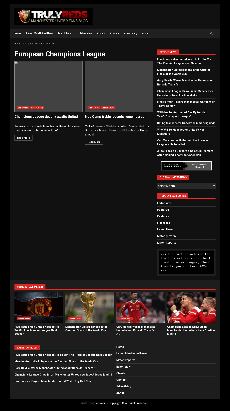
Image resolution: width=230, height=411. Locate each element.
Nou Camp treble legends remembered (119, 86)
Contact (114, 33)
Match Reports (66, 33)
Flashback (163, 223)
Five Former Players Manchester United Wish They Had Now (52, 381)
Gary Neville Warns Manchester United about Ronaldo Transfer (140, 307)
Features (163, 216)
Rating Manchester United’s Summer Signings (186, 123)
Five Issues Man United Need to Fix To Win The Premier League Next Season (38, 307)
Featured (163, 209)
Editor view (86, 33)
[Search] (211, 33)
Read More (23, 137)
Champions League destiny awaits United (48, 86)
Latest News (37, 108)
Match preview (166, 236)
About (145, 33)
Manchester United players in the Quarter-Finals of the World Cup (89, 307)
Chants (101, 33)
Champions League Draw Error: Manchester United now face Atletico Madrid (191, 307)
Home (17, 33)
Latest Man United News (39, 33)
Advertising (130, 33)
